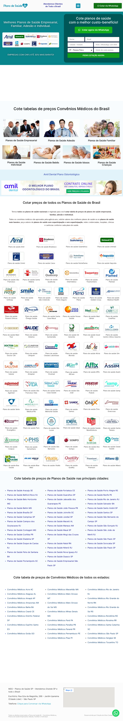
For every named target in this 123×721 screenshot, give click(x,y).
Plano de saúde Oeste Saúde (111, 448)
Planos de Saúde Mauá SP (59, 530)
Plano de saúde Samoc (71, 410)
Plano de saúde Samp (111, 391)
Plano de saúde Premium (92, 466)
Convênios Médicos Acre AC (20, 589)
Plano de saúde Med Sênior (92, 317)
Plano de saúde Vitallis (51, 465)
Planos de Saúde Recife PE (100, 495)
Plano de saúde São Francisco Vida (31, 392)
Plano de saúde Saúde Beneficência (91, 429)
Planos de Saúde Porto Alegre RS (103, 490)
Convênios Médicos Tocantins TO (103, 642)
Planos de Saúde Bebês (46, 162)
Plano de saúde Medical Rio (31, 410)
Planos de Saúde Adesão (61, 140)
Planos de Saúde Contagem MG (21, 530)
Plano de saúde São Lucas (51, 429)
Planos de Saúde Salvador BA (101, 503)
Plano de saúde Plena (79, 299)
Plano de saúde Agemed (11, 392)
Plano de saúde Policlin (92, 392)
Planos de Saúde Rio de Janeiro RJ (103, 499)
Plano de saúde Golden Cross (96, 299)
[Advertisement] (61, 83)
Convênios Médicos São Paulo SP (103, 633)
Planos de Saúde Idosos (76, 162)
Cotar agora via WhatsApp (95, 30)
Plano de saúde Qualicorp (51, 281)
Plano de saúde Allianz (112, 465)
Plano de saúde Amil (16, 247)
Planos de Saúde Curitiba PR (20, 534)
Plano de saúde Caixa (46, 263)
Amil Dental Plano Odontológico (62, 174)
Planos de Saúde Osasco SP (60, 556)
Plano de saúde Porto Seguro (61, 299)
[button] (78, 5)
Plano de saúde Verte (11, 409)
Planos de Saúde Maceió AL (60, 521)
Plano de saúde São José (71, 392)
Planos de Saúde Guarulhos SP (61, 495)
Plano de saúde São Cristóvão (44, 299)
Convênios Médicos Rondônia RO (103, 616)
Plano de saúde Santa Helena (31, 281)
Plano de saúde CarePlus (112, 317)
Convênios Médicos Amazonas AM (23, 603)
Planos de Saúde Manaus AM (60, 525)
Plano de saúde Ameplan (31, 373)
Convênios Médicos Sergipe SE (102, 638)
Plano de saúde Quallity (71, 466)
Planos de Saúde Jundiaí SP (60, 517)
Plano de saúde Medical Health (113, 299)
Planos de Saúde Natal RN (59, 543)
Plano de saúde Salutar (11, 373)
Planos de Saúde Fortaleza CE (61, 490)
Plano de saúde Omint (16, 263)
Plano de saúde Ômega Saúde (31, 317)
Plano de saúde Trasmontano (92, 281)
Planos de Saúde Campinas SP (21, 517)
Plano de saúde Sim (112, 353)
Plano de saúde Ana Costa (91, 448)
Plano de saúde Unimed (106, 247)
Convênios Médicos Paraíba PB (61, 625)
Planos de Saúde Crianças (107, 163)
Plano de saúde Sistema (31, 336)
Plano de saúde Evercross (112, 410)
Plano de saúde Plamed (112, 281)
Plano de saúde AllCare (71, 373)
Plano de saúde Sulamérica (76, 247)
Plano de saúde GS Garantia (71, 336)
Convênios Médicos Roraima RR (102, 620)
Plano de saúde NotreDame (76, 263)
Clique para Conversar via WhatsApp (34, 703)
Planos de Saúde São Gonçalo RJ (103, 525)
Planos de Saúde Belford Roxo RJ (22, 495)
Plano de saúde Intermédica (71, 281)
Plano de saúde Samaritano (31, 448)
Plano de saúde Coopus (11, 448)
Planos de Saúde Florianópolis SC (22, 561)
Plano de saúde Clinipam (31, 354)
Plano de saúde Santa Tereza (111, 429)
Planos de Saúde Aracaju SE (20, 490)
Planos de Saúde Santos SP (100, 512)
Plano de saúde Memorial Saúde (51, 410)
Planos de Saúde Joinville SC (60, 512)
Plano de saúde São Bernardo (51, 448)
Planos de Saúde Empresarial (21, 140)
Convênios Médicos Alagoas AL (21, 594)
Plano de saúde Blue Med (31, 466)
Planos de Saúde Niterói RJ (59, 547)
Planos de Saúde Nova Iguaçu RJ (62, 552)
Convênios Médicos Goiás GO (20, 633)
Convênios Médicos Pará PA (60, 620)
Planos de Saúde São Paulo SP (101, 539)
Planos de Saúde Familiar (101, 140)
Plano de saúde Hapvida (106, 263)
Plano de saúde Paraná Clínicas (11, 317)
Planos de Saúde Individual (16, 163)
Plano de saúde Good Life (91, 336)
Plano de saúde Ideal (71, 428)
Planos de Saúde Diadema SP (20, 539)
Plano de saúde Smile (27, 299)
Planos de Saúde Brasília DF (20, 512)
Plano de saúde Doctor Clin (11, 354)
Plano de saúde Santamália (51, 336)
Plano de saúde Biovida (71, 354)
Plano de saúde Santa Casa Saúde (51, 392)
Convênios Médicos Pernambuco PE (63, 633)
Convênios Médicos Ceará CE (20, 611)
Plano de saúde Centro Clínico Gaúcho (111, 336)
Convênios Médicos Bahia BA (20, 607)
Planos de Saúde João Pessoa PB (62, 508)
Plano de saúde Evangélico (11, 429)
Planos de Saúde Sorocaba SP (101, 543)
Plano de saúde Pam (31, 428)
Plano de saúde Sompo (71, 448)
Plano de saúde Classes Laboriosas (51, 354)
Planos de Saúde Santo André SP (103, 508)
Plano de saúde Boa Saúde (11, 466)
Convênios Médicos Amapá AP (21, 598)
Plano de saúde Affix (91, 372)
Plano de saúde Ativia (91, 353)
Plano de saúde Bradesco (46, 247)
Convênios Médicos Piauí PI (60, 638)
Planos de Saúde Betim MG (19, 508)
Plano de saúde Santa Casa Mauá (51, 317)
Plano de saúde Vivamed (51, 373)
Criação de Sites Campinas (105, 715)
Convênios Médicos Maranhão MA (63, 589)
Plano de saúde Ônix (91, 409)
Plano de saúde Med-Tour (11, 336)
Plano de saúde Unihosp (10, 299)
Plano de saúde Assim (111, 372)
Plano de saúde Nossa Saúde (71, 317)
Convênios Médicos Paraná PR (61, 629)
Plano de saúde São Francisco (11, 281)
